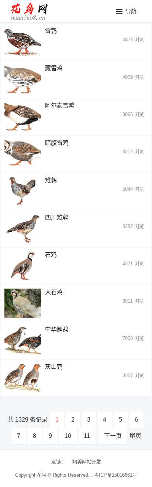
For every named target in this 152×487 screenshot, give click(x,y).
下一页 (113, 436)
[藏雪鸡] (22, 79)
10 (68, 436)
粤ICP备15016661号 (115, 475)
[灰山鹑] (22, 378)
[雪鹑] (22, 42)
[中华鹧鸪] (22, 340)
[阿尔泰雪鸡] (22, 117)
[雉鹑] (22, 191)
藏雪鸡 (54, 68)
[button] (126, 12)
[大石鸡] (22, 303)
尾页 (135, 436)
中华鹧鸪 (57, 329)
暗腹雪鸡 (57, 143)
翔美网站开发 (86, 461)
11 (87, 436)
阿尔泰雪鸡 (60, 105)
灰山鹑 (54, 367)
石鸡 (51, 255)
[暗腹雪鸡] (22, 154)
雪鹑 (51, 31)
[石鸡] (22, 266)
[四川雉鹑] (22, 228)
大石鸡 (54, 292)
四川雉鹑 (57, 217)
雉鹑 (51, 180)
